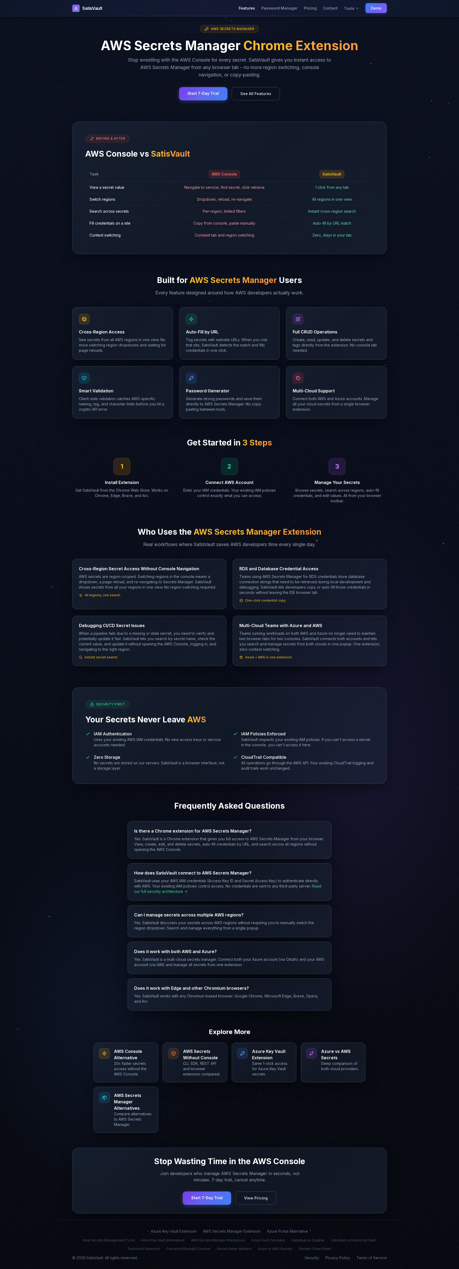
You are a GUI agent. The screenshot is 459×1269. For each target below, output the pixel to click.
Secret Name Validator (234, 1249)
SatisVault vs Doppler (308, 1240)
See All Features (255, 93)
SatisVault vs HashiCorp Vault (353, 1240)
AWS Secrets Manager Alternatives (218, 1240)
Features (247, 8)
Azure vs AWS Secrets (275, 1249)
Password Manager (279, 8)
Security (312, 1257)
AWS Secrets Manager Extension (232, 1231)
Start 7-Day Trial (203, 93)
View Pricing (256, 1198)
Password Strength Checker (188, 1249)
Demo (376, 8)
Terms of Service (371, 1257)
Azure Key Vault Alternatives (163, 1240)
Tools (349, 8)
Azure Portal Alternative (287, 1231)
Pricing (310, 8)
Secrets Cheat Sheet (315, 1249)
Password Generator (144, 1249)
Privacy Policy (337, 1257)
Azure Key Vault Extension (174, 1231)
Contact (330, 8)
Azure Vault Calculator (268, 1240)
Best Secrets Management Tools (109, 1240)
